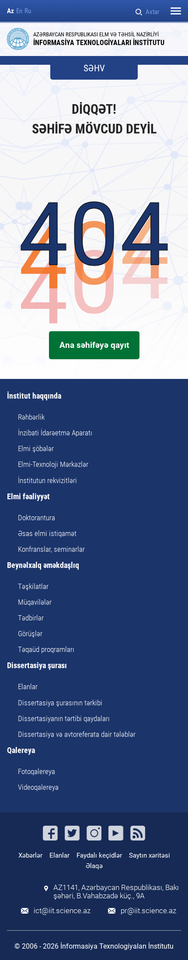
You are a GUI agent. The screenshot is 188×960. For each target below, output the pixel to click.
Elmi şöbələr (36, 448)
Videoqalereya (38, 787)
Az (10, 11)
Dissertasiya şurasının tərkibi (60, 702)
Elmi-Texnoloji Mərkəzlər (53, 464)
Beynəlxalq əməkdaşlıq (43, 565)
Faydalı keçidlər (99, 855)
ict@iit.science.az (62, 911)
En (19, 11)
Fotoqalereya (36, 771)
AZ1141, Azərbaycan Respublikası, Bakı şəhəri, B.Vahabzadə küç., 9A (116, 891)
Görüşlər (30, 633)
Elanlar (28, 686)
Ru (27, 11)
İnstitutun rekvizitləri (47, 480)
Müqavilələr (35, 602)
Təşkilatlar (33, 586)
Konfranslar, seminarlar (51, 549)
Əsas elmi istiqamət (47, 533)
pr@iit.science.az (148, 911)
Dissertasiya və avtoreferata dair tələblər (77, 734)
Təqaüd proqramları (46, 649)
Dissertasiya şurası (37, 666)
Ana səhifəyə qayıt (94, 345)
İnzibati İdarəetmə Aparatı (55, 432)
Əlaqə (94, 866)
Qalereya (21, 750)
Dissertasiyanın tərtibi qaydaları (64, 718)
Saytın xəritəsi (149, 855)
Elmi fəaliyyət (28, 497)
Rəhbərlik (31, 417)
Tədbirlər (31, 617)
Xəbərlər (30, 855)
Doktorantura (36, 517)
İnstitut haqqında (34, 396)
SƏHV (94, 68)
